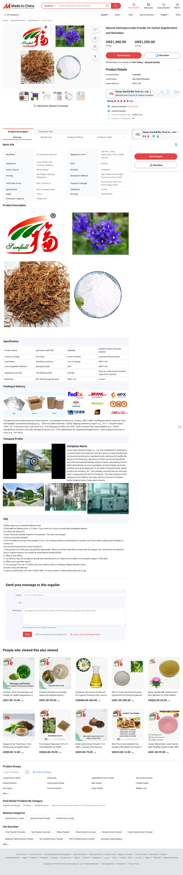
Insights (164, 854)
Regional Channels (125, 854)
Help (131, 14)
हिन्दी (130, 857)
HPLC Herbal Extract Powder (82, 838)
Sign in (177, 7)
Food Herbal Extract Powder (140, 832)
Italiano (77, 857)
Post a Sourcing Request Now (85, 634)
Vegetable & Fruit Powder (103, 777)
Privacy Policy (134, 864)
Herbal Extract (47, 20)
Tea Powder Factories (40, 832)
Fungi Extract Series (11, 777)
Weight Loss (141, 788)
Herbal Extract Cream (14, 818)
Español (34, 857)
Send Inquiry (123, 55)
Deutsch (86, 857)
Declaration (121, 864)
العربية (106, 857)
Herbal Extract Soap (65, 818)
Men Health (97, 783)
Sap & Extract (33, 20)
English (25, 857)
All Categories (13, 14)
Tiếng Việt (157, 857)
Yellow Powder (62, 832)
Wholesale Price (95, 854)
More (5, 844)
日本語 (122, 857)
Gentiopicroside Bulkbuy (111, 838)
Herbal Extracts (10, 783)
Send (27, 634)
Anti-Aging (7, 788)
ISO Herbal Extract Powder (51, 838)
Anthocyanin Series (55, 783)
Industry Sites (110, 854)
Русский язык (66, 857)
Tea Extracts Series (144, 777)
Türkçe (147, 857)
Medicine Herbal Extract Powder (19, 838)
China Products (36, 854)
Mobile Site (153, 854)
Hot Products (21, 854)
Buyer (117, 14)
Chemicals (51, 777)
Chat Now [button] (164, 55)
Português (44, 857)
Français (54, 857)
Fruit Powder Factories (15, 832)
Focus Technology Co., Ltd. (72, 864)
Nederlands (97, 857)
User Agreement (107, 864)
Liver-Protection (54, 788)
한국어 (114, 857)
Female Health (142, 783)
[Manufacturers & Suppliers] (18, 6)
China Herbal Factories (85, 832)
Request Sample (152, 62)
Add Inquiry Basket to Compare (52, 105)
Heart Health (97, 788)
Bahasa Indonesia (171, 857)
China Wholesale (79, 854)
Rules (178, 14)
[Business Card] (176, 144)
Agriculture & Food (18, 20)
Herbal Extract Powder (40, 818)
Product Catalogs (43, 772)
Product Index (141, 854)
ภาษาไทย (138, 857)
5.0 (145, 136)
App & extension (147, 14)
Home (5, 20)
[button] (119, 137)
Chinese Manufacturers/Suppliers (57, 854)
